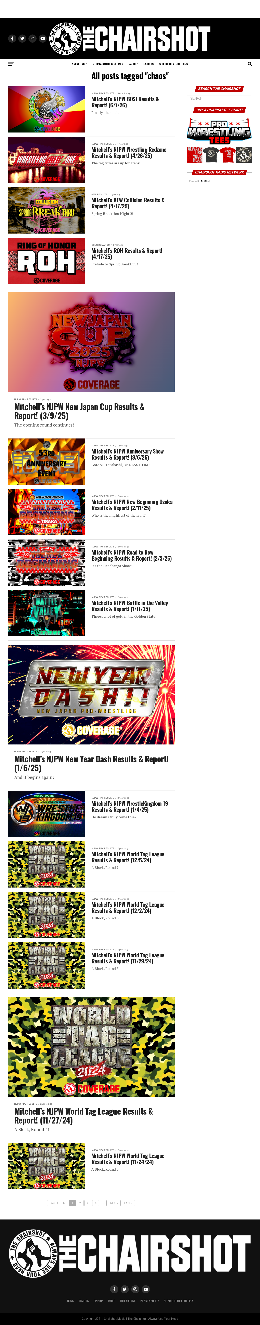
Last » (128, 1202)
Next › (114, 1202)
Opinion (98, 1301)
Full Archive (127, 1301)
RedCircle (206, 181)
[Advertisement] (130, 9)
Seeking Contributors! (173, 64)
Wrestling (78, 64)
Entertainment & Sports (107, 64)
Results (84, 1301)
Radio (132, 64)
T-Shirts (148, 64)
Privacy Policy (149, 1301)
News (70, 1301)
